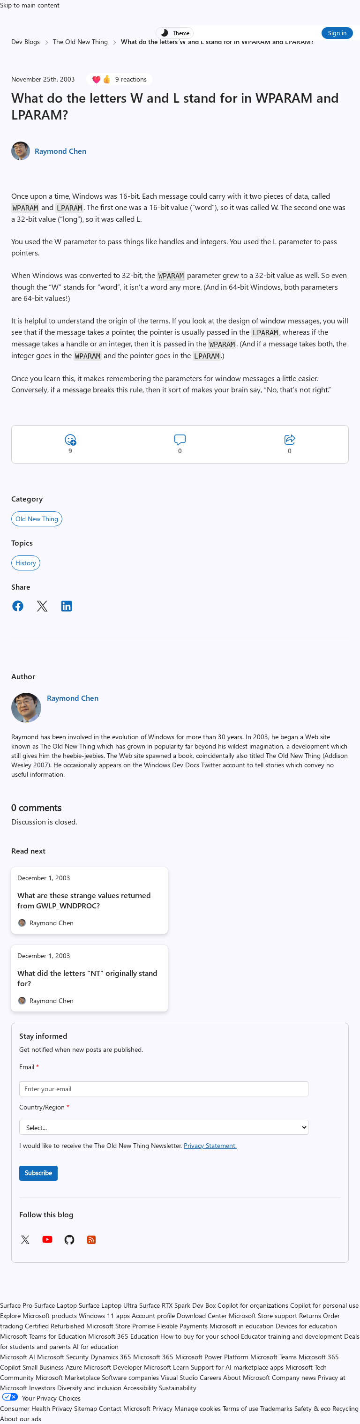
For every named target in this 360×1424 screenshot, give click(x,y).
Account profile (153, 1315)
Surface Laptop (55, 1305)
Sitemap (85, 1408)
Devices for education (306, 1325)
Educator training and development (291, 1336)
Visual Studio (179, 1377)
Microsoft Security (63, 1356)
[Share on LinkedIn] (66, 607)
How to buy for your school (199, 1336)
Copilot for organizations (253, 1305)
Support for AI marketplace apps (237, 1367)
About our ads (20, 1418)
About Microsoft (246, 1377)
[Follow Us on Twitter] (24, 1242)
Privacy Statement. (210, 1145)
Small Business (43, 1367)
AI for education (96, 1346)
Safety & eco (312, 1408)
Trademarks (276, 1408)
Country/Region (44, 1106)
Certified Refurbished (54, 1325)
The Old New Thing (80, 41)
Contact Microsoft (124, 1408)
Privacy (163, 1408)
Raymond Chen (60, 151)
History (25, 562)
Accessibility (140, 1387)
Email (29, 1066)
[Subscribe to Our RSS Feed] (91, 1242)
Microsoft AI (17, 1356)
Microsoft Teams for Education (43, 1336)
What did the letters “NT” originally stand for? (87, 978)
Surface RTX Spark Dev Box (177, 1305)
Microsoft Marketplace (68, 1377)
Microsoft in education (242, 1325)
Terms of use (240, 1408)
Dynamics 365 (110, 1356)
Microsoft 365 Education (123, 1336)
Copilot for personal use (324, 1305)
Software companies (130, 1377)
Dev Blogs (25, 41)
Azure (74, 1367)
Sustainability (177, 1387)
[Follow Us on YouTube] (47, 1242)
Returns (310, 1315)
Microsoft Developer (113, 1367)
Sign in (337, 33)
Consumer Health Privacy (36, 1408)
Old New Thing (36, 518)
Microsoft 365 (153, 1356)
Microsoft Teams (273, 1356)
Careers (210, 1377)
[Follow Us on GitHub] (69, 1242)
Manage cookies (197, 1408)
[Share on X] (42, 607)
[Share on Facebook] (17, 607)
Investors (42, 1387)
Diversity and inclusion (89, 1387)
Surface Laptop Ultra (108, 1305)
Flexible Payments (182, 1325)
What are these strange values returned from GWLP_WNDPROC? (84, 900)
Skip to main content (30, 4)
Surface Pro (16, 1305)
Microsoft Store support (263, 1315)
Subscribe (38, 1172)
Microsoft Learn (166, 1367)
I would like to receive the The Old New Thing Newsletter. (128, 1145)
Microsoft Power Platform (211, 1356)
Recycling (345, 1408)
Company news (294, 1377)
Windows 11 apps (104, 1315)
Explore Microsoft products (38, 1315)
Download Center (202, 1315)
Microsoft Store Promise (120, 1325)
